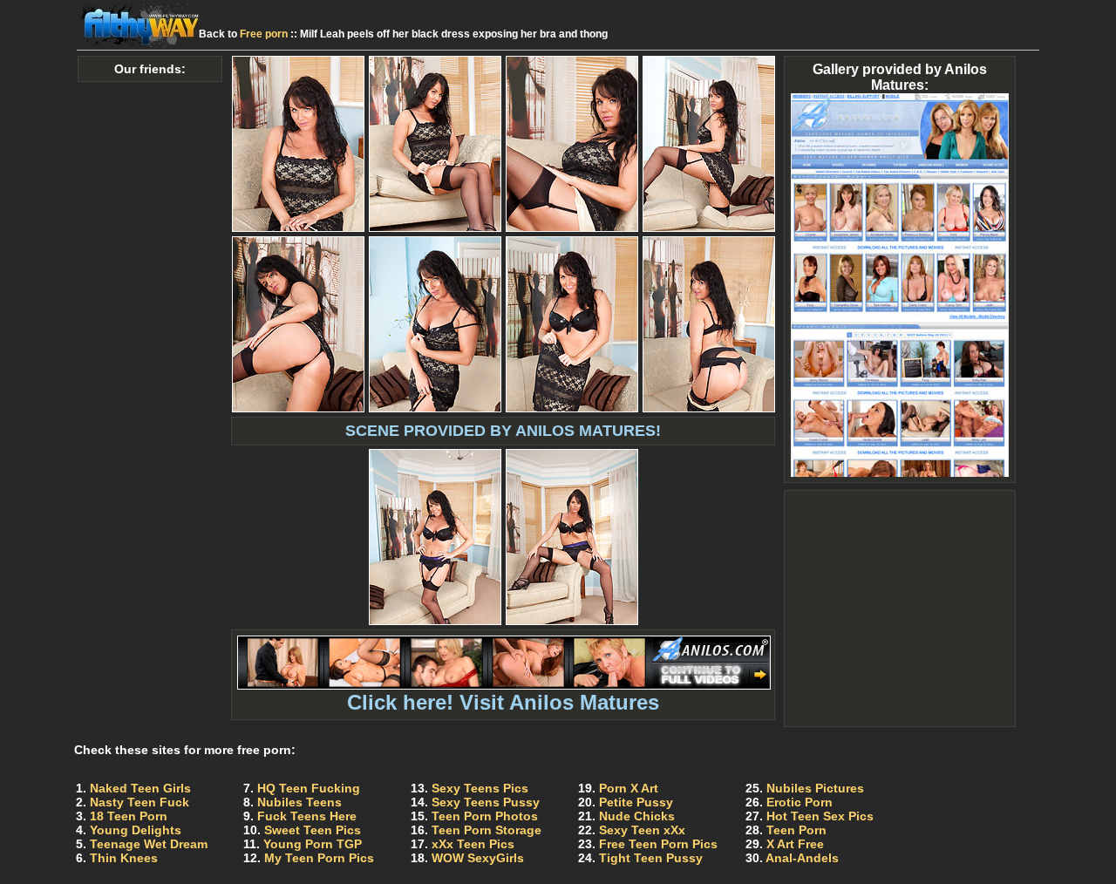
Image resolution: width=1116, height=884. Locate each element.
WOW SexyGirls (478, 858)
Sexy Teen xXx (642, 830)
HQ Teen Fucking (308, 788)
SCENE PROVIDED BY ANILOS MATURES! (503, 430)
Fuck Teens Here (307, 816)
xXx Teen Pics (473, 844)
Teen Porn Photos (485, 816)
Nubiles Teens (299, 802)
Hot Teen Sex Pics (820, 816)
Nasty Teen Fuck (139, 802)
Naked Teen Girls (140, 788)
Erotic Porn (799, 802)
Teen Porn (796, 830)
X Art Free (795, 844)
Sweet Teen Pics (312, 830)
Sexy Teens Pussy (486, 802)
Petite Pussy (636, 802)
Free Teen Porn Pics (658, 844)
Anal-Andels (802, 858)
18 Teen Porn (128, 816)
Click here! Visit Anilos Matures (503, 702)
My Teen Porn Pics (319, 858)
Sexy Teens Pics (480, 788)
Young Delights (135, 830)
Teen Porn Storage (486, 830)
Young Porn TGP (312, 844)
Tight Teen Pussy (651, 858)
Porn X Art (628, 788)
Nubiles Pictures (815, 788)
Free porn (264, 34)
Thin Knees (124, 858)
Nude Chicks (637, 816)
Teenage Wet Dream (149, 844)
